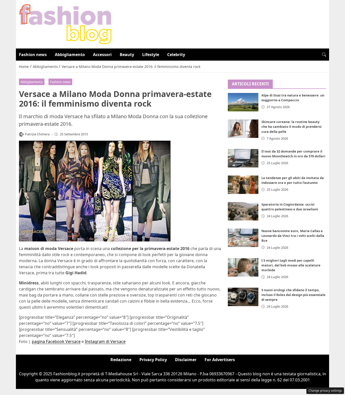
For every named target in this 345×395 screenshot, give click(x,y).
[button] (324, 55)
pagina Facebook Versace (56, 341)
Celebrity (176, 54)
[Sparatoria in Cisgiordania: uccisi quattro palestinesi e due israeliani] (243, 211)
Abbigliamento (70, 54)
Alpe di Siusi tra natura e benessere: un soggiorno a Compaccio (292, 98)
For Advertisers (220, 359)
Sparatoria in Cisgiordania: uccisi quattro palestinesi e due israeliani (289, 206)
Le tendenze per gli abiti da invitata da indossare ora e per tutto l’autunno (292, 180)
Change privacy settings (325, 390)
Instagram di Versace (105, 341)
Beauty (127, 54)
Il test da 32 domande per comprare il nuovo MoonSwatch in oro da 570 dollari (293, 153)
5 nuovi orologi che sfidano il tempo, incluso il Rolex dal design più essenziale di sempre (293, 295)
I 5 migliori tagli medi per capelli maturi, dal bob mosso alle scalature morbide (291, 265)
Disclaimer (185, 359)
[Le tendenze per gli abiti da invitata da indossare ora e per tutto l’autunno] (243, 185)
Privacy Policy (153, 359)
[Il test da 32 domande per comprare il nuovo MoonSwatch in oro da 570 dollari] (243, 158)
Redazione (120, 359)
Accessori (102, 54)
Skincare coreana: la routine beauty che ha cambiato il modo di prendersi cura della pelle (291, 127)
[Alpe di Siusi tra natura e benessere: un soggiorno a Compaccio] (243, 102)
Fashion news (33, 54)
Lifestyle (150, 54)
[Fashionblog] (65, 24)
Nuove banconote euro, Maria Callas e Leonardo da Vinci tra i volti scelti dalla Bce (292, 236)
